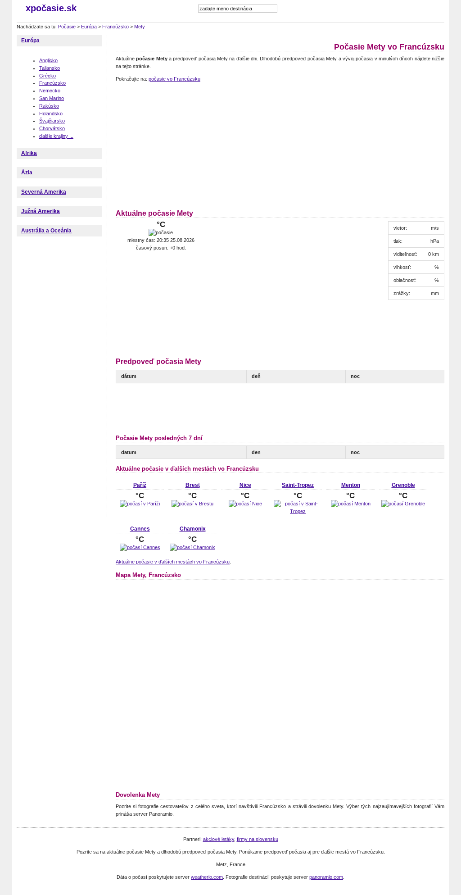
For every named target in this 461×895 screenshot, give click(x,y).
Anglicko (48, 60)
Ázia (26, 172)
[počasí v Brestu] (192, 503)
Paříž (139, 485)
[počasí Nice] (245, 503)
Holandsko (51, 113)
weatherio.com (207, 877)
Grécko (47, 75)
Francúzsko (115, 26)
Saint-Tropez (298, 485)
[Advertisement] (172, 144)
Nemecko (49, 90)
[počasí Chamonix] (192, 547)
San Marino (51, 98)
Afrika (29, 153)
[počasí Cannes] (140, 547)
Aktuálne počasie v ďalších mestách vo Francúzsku (173, 561)
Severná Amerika (43, 192)
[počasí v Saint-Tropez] (298, 511)
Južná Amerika (40, 211)
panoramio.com (326, 877)
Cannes (140, 529)
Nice (245, 485)
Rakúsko (49, 106)
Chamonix (193, 529)
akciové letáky (218, 839)
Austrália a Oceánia (46, 230)
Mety (139, 26)
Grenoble (403, 485)
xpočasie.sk (51, 8)
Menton (350, 485)
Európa (89, 26)
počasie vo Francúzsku (174, 79)
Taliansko (49, 68)
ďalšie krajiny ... (56, 136)
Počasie (67, 26)
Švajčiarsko (52, 120)
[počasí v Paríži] (140, 503)
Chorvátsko (52, 128)
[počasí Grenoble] (403, 503)
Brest (192, 485)
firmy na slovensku (257, 839)
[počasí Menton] (351, 503)
